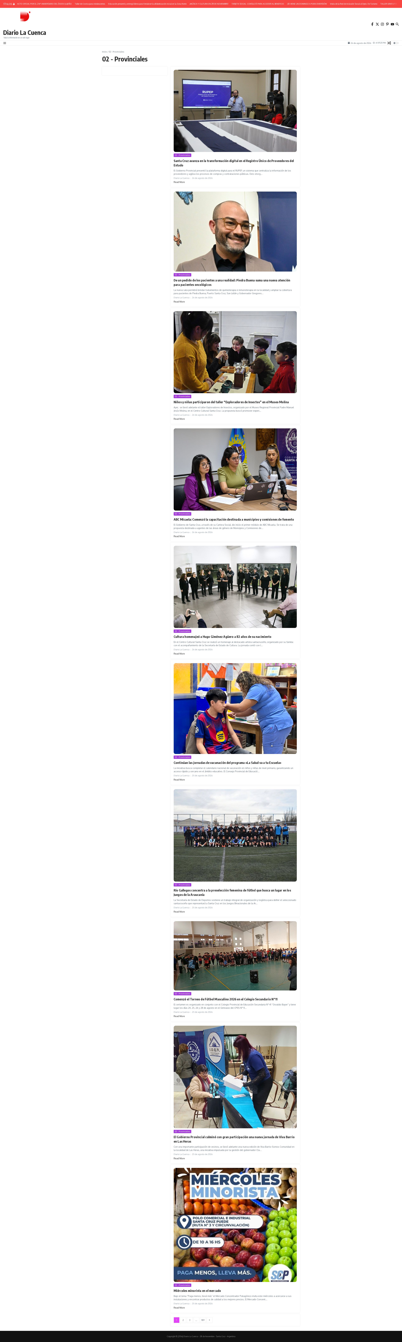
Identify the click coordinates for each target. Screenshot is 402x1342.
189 (203, 1320)
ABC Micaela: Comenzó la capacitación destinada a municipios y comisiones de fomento (234, 519)
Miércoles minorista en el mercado (197, 1290)
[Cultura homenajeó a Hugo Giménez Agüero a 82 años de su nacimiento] (235, 587)
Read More (179, 182)
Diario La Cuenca (24, 32)
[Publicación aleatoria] (389, 43)
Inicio (104, 51)
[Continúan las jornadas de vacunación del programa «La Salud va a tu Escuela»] (235, 708)
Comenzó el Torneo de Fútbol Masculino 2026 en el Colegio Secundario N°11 (225, 999)
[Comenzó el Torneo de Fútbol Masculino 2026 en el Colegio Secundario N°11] (235, 955)
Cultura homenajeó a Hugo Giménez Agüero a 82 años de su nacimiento (222, 636)
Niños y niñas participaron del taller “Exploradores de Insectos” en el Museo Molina (231, 402)
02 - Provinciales (182, 155)
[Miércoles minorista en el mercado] (235, 1225)
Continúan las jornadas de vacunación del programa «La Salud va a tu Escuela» (227, 762)
